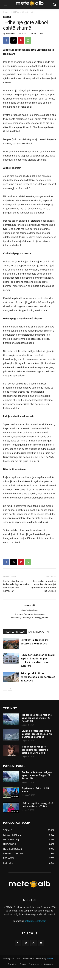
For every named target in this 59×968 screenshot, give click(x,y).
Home (5, 12)
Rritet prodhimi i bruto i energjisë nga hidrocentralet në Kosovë (37, 677)
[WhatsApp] (28, 40)
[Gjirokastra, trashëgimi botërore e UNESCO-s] (11, 643)
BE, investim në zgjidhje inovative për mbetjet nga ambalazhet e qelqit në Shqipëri (43, 586)
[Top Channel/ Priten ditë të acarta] (11, 792)
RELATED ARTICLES (15, 632)
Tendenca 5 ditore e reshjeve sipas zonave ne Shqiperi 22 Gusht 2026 (37, 718)
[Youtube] (41, 943)
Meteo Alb (10, 33)
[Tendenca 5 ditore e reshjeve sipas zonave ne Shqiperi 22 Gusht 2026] (11, 718)
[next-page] (10, 689)
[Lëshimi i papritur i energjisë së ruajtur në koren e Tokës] (11, 807)
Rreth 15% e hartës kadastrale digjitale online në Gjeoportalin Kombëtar (16, 586)
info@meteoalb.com (35, 920)
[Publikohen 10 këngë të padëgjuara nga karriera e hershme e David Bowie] (11, 750)
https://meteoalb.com (30, 610)
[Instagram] (25, 943)
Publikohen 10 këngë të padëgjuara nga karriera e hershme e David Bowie (35, 749)
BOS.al (50, 958)
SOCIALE (15, 12)
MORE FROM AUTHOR (39, 632)
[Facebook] (6, 40)
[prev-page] (5, 689)
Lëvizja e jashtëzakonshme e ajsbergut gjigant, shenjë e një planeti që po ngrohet (37, 734)
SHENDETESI (27, 12)
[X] (13, 40)
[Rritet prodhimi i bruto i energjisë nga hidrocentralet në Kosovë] (11, 677)
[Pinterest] (21, 40)
